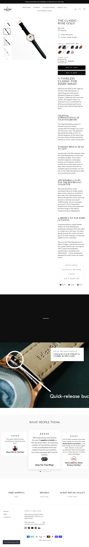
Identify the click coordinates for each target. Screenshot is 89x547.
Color (68, 43)
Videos (71, 274)
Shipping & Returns (71, 269)
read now (44, 496)
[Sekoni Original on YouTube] (32, 528)
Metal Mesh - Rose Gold (72, 52)
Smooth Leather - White (68, 47)
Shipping (63, 30)
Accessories (49, 7)
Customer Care (44, 11)
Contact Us (6, 517)
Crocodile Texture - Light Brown (80, 47)
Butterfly (71, 61)
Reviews (5, 511)
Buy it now (71, 73)
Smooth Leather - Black (64, 47)
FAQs (16, 496)
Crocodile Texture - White (64, 52)
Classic (62, 61)
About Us (61, 7)
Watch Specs (71, 265)
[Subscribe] (44, 522)
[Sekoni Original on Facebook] (29, 528)
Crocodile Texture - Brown (60, 52)
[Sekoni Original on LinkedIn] (39, 528)
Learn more (72, 496)
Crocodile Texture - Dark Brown (76, 47)
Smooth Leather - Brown (60, 47)
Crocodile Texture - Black (72, 47)
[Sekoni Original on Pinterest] (36, 528)
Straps (36, 7)
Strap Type (63, 57)
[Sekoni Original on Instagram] (26, 528)
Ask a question (71, 278)
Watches (27, 7)
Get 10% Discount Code (11, 542)
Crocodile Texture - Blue (68, 52)
